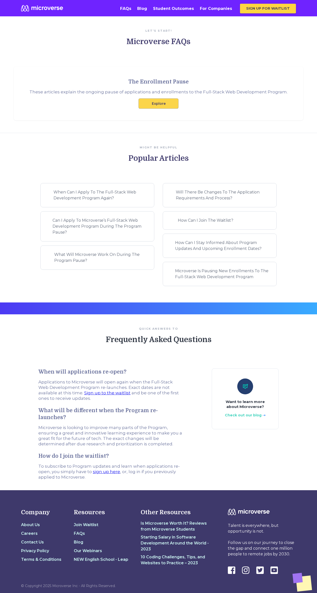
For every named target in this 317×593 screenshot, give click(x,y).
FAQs (125, 8)
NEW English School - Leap (101, 559)
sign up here (106, 471)
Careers (29, 533)
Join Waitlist (86, 524)
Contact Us (32, 542)
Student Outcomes (173, 8)
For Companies (216, 8)
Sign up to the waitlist (107, 392)
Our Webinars (88, 550)
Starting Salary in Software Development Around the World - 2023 (175, 543)
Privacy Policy (35, 550)
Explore (159, 103)
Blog (142, 8)
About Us (30, 524)
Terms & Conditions (41, 559)
